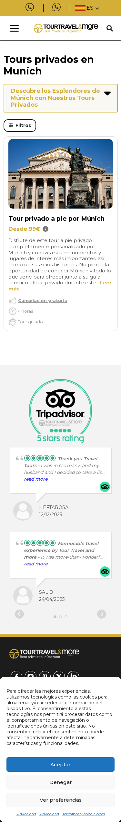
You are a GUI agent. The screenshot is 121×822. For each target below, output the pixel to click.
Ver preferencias (61, 800)
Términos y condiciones (83, 813)
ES (89, 8)
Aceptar (60, 764)
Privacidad (26, 813)
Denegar (60, 782)
